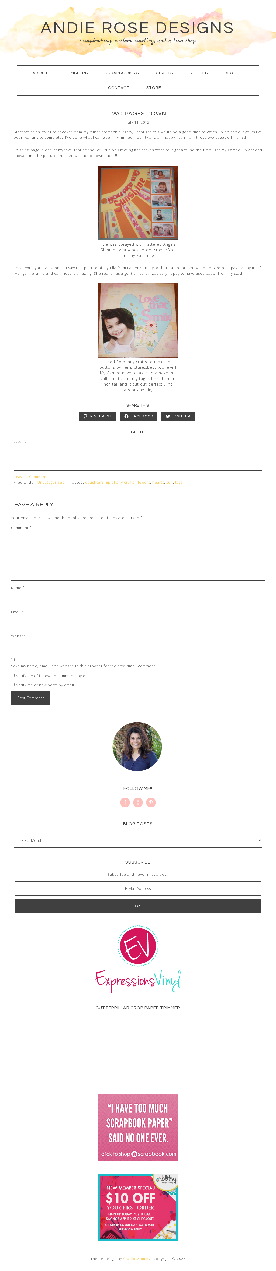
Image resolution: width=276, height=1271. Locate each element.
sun (169, 482)
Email (17, 612)
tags (178, 482)
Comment (21, 527)
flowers (143, 482)
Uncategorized (51, 482)
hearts (158, 482)
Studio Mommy (136, 1258)
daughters (94, 482)
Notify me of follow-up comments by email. (55, 675)
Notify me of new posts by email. (45, 684)
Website (18, 635)
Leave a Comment (30, 476)
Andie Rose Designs (138, 28)
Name (18, 587)
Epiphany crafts (120, 482)
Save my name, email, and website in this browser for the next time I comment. (83, 665)
